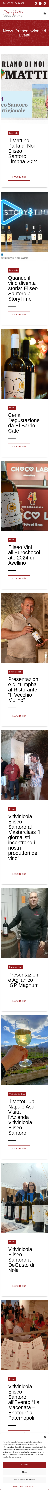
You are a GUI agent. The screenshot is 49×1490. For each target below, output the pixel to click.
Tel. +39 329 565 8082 (13, 3)
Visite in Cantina (17, 1094)
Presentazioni (15, 672)
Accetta (24, 1465)
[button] (45, 1436)
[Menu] (45, 13)
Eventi (12, 408)
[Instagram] (40, 3)
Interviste (13, 133)
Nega (24, 1472)
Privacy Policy (29, 1486)
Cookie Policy (18, 1486)
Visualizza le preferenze (24, 1480)
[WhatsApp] (45, 3)
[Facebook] (36, 3)
